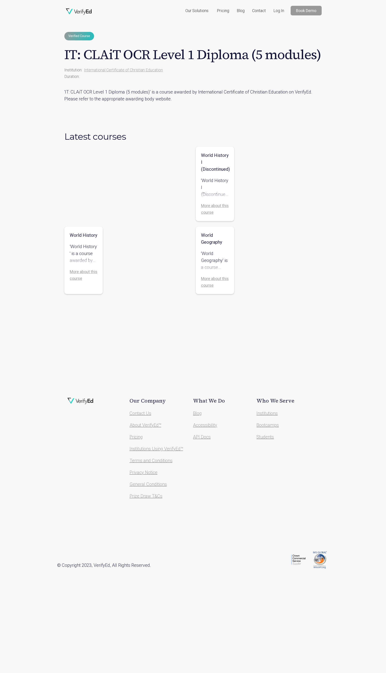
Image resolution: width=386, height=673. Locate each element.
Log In (278, 10)
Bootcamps (267, 425)
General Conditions (148, 484)
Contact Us (140, 413)
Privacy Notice (143, 472)
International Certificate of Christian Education (123, 70)
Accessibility (205, 425)
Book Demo (306, 10)
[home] (78, 11)
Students (265, 437)
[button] (197, 11)
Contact (259, 10)
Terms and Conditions (151, 460)
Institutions (267, 413)
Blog (241, 10)
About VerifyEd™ (145, 425)
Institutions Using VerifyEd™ (156, 448)
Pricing (223, 10)
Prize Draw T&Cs (146, 496)
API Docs (202, 437)
